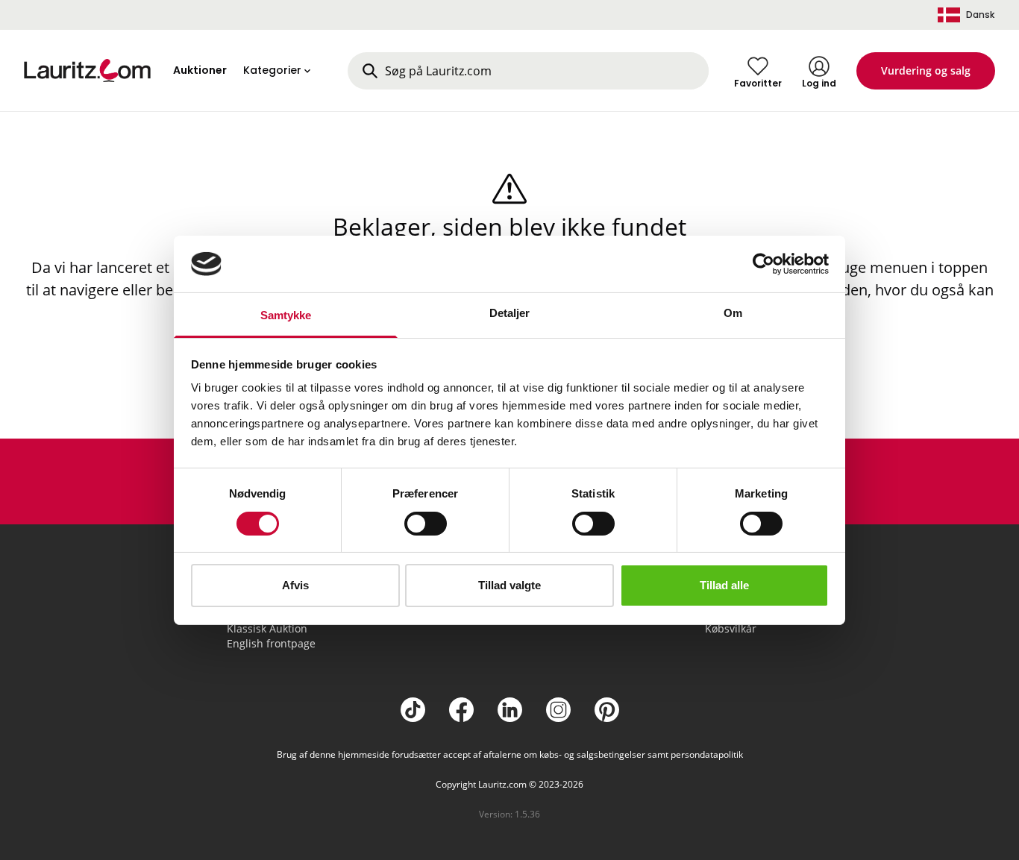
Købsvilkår (730, 628)
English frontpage (271, 643)
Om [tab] (733, 313)
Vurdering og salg (926, 70)
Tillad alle (724, 585)
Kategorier (272, 70)
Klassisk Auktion (267, 628)
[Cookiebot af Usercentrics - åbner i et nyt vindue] (763, 264)
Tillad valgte (509, 585)
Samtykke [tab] (286, 315)
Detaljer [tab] (509, 313)
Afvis (295, 585)
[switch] (425, 524)
